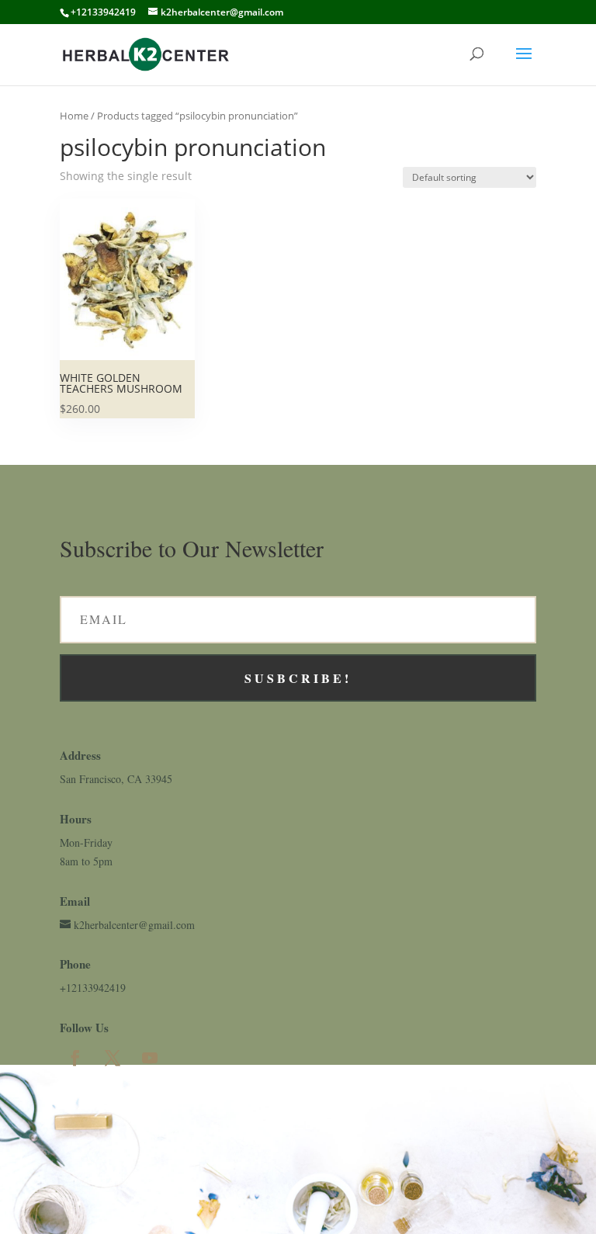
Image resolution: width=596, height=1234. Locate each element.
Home (74, 116)
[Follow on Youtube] (149, 1057)
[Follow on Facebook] (75, 1057)
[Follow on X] (112, 1057)
